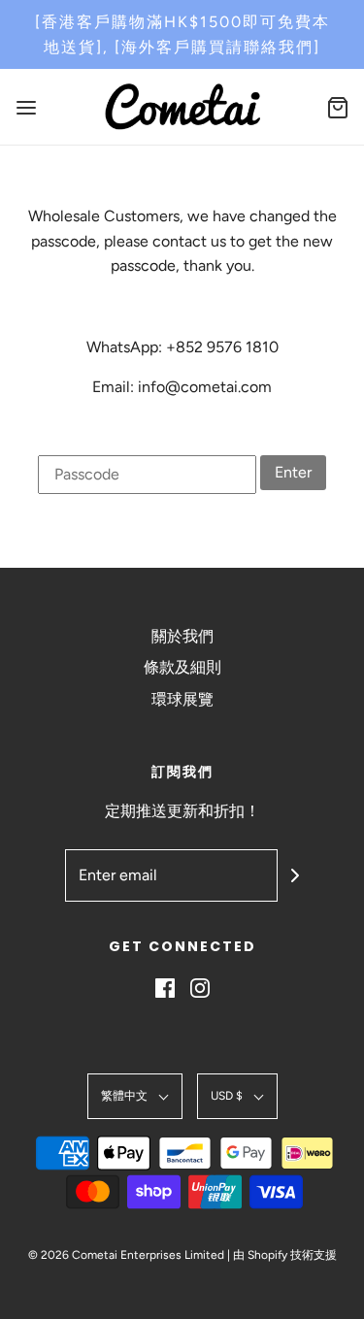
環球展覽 (182, 699)
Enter (293, 472)
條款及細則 (182, 667)
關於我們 (182, 636)
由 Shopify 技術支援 (285, 1255)
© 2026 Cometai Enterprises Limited (126, 1255)
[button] (134, 1096)
